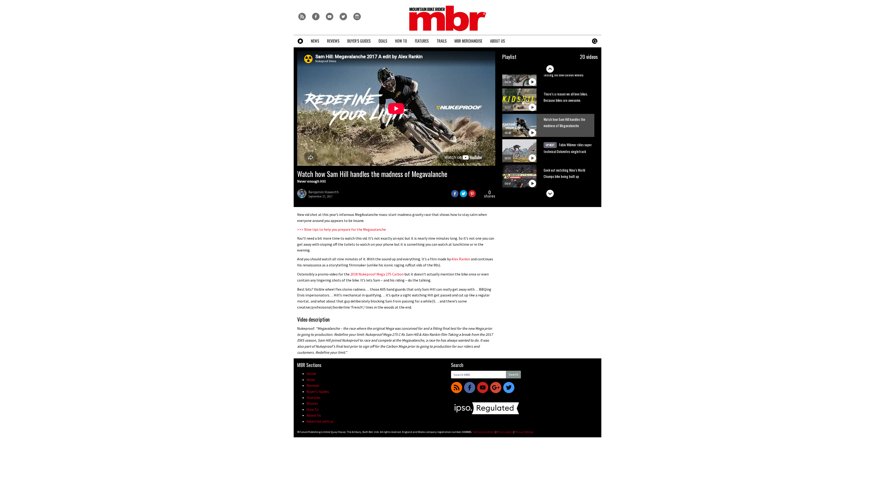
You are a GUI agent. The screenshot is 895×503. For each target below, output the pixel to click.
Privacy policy (505, 432)
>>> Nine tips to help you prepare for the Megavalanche (341, 229)
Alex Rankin (460, 259)
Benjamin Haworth (323, 192)
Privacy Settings (524, 432)
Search (513, 374)
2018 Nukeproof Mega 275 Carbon (377, 274)
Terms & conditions (483, 432)
